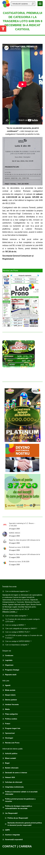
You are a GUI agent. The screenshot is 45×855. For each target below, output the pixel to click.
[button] (3, 28)
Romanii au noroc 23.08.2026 (19, 547)
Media (7, 709)
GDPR (7, 830)
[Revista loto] (20, 301)
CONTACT (9, 846)
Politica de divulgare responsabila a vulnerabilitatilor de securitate (18, 807)
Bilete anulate (10, 690)
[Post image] (4, 524)
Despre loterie (10, 695)
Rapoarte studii (10, 675)
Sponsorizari (10, 733)
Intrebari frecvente (12, 704)
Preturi (7, 724)
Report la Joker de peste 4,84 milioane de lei (24, 540)
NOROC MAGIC (14, 533)
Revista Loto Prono (12, 743)
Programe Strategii (12, 670)
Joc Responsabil (11, 813)
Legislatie (8, 660)
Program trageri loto (12, 728)
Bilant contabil (10, 758)
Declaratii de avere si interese (16, 773)
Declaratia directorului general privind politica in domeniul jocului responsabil (25, 824)
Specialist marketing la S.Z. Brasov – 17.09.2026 (22, 524)
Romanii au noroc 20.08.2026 (19, 561)
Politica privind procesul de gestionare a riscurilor (20, 800)
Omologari (9, 738)
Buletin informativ (11, 768)
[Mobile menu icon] (40, 3)
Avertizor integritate (12, 835)
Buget (7, 763)
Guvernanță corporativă (14, 839)
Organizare (9, 665)
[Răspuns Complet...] (9, 612)
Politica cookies (11, 719)
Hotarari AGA (10, 777)
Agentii (7, 685)
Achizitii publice (11, 753)
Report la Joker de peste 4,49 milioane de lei (24, 554)
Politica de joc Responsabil (18, 818)
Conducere (9, 655)
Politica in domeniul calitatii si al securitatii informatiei (21, 793)
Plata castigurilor (11, 714)
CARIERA (25, 846)
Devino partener (11, 700)
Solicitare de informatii (13, 782)
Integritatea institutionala (14, 787)
